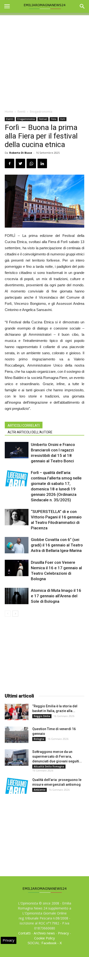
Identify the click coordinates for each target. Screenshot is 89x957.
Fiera (53, 119)
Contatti (24, 933)
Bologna (39, 739)
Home (9, 112)
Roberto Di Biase (20, 152)
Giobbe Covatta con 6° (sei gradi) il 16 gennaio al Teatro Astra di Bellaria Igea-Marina (57, 545)
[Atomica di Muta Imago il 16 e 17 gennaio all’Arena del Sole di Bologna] (16, 596)
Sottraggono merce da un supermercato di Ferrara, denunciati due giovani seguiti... (57, 756)
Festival (43, 119)
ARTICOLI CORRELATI (24, 425)
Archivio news (44, 933)
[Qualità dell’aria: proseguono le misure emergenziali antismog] (16, 785)
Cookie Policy (44, 938)
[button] (82, 6)
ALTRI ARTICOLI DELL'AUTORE (30, 432)
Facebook (49, 943)
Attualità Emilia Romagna (49, 766)
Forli (62, 119)
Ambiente (39, 789)
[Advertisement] (44, 59)
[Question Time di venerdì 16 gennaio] (16, 735)
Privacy (63, 933)
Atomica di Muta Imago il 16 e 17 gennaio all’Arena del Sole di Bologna (56, 596)
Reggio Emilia (42, 716)
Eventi (21, 112)
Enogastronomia (41, 112)
